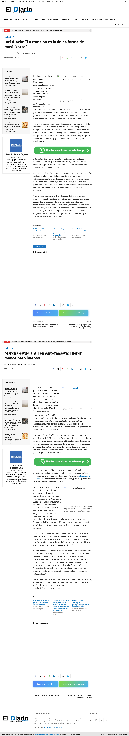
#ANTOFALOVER (97, 20)
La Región (9, 37)
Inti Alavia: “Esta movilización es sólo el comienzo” (40, 231)
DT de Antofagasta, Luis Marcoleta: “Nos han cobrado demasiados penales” (37, 30)
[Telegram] (86, 58)
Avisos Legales (60, 1)
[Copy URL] (90, 58)
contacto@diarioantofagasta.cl (54, 727)
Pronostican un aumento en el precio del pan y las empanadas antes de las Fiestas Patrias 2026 (12, 126)
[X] (125, 24)
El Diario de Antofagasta (14, 53)
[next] (89, 30)
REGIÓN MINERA (53, 20)
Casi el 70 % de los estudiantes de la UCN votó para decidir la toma (80, 231)
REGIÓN (25, 20)
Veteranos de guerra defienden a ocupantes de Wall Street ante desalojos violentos (80, 326)
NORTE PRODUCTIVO (38, 20)
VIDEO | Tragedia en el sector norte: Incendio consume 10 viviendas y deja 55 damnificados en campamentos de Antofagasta (12, 112)
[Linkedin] (72, 58)
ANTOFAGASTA (7, 20)
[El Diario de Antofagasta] (16, 145)
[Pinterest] (62, 58)
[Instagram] (118, 24)
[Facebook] (115, 24)
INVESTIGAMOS (84, 20)
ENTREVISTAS (65, 20)
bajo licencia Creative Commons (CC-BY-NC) (47, 734)
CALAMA (17, 20)
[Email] (76, 58)
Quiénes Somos (50, 1)
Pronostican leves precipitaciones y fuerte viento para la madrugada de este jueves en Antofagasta (12, 80)
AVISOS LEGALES (110, 20)
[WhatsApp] (67, 58)
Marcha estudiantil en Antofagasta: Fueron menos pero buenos (45, 325)
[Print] (81, 58)
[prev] (86, 30)
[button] (125, 1)
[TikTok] (122, 24)
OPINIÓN (74, 20)
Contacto (41, 1)
